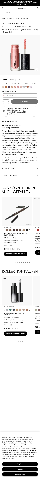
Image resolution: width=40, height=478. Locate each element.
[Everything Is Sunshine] (20, 310)
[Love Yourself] (18, 87)
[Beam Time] (15, 87)
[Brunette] (7, 230)
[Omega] (23, 230)
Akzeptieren (20, 464)
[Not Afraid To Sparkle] (3, 87)
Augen (15, 18)
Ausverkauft (24, 101)
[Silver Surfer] (7, 310)
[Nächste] (29, 230)
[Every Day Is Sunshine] (21, 87)
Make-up (9, 18)
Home (3, 18)
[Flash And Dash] (12, 87)
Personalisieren (20, 474)
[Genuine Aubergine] (13, 230)
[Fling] (10, 230)
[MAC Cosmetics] (20, 8)
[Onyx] (27, 230)
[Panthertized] (9, 87)
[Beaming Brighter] (27, 310)
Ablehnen (20, 469)
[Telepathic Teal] (10, 310)
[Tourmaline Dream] (13, 310)
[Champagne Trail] (23, 310)
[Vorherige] (4, 230)
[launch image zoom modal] (36, 69)
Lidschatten (23, 18)
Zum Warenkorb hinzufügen (15, 254)
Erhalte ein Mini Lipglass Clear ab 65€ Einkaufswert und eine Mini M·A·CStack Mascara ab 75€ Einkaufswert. (20, 3)
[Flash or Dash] (17, 310)
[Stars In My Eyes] (24, 87)
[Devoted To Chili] (38, 230)
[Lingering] (20, 230)
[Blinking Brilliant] (6, 87)
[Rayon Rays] (27, 87)
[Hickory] (17, 230)
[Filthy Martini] (36, 310)
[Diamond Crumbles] (31, 87)
